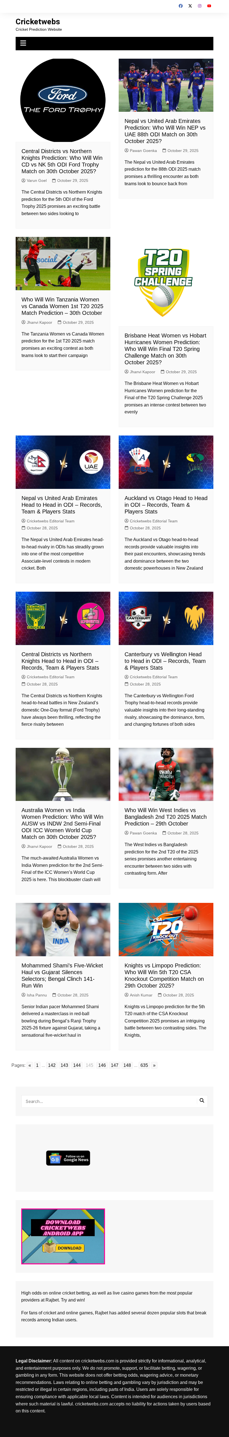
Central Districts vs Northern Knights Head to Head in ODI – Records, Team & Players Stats (60, 661)
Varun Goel (37, 180)
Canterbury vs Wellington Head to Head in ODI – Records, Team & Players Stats (165, 661)
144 (77, 1065)
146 (102, 1065)
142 (52, 1065)
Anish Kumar (141, 995)
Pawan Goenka (143, 150)
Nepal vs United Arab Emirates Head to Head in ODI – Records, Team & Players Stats (62, 505)
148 (127, 1065)
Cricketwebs (38, 21)
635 (144, 1065)
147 (114, 1065)
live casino (123, 1293)
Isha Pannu (37, 995)
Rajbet (101, 1312)
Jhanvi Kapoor (39, 322)
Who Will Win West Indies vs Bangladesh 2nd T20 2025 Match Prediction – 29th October (166, 817)
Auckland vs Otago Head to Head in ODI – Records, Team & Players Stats (166, 505)
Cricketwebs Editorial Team (51, 521)
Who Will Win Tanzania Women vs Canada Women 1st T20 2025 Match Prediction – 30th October (62, 306)
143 (64, 1065)
